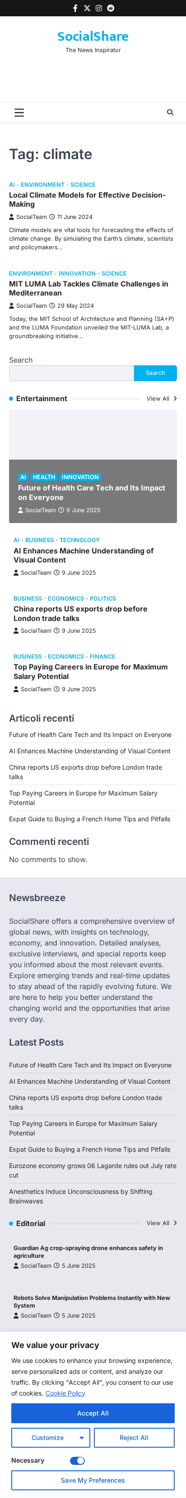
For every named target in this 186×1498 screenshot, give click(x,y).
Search (21, 359)
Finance (103, 656)
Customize (48, 1437)
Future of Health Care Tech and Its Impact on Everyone (90, 734)
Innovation (77, 273)
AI (12, 184)
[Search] (170, 112)
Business (39, 540)
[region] (93, 1415)
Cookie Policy (65, 1393)
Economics (66, 598)
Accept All (93, 1413)
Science (83, 184)
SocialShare (93, 36)
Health (44, 477)
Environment (43, 184)
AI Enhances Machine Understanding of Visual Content (90, 751)
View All (159, 398)
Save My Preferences (93, 1480)
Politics (103, 598)
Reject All (134, 1437)
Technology (80, 540)
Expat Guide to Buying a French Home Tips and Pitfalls (89, 819)
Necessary (27, 1460)
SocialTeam (31, 216)
